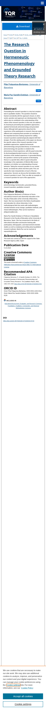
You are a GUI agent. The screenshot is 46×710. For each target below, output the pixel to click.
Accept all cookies (23, 696)
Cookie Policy (27, 688)
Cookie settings (13, 685)
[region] (23, 688)
